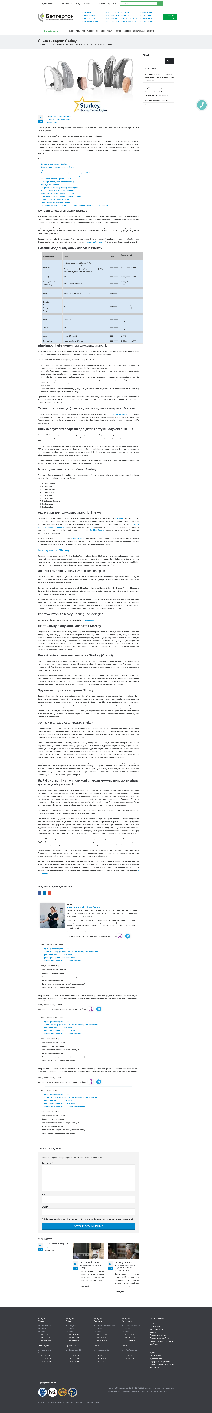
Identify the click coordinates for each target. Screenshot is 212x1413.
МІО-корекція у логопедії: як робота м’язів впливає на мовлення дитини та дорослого (159, 77)
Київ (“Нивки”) (87, 12)
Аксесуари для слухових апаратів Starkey (57, 182)
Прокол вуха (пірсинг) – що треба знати (59, 958)
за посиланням (88, 620)
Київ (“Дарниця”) (88, 18)
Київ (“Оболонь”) (88, 15)
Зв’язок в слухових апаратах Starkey (55, 202)
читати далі (49, 1250)
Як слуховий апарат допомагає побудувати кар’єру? (90, 1265)
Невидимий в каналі (94, 242)
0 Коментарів (52, 122)
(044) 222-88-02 (129, 1334)
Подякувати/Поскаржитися (160, 1362)
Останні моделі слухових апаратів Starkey (58, 167)
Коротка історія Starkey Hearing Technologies (59, 190)
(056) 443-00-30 (73, 1356)
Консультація (139, 31)
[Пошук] (160, 3)
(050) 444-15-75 (129, 1337)
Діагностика (74, 31)
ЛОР (83, 31)
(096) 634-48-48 (112, 12)
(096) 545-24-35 (101, 1340)
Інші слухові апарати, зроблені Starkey (56, 179)
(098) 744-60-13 (146, 15)
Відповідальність (156, 1359)
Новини (49, 119)
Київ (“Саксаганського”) (90, 21)
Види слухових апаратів (56, 1244)
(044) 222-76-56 (101, 1334)
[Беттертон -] (55, 17)
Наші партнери (155, 1356)
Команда (153, 1332)
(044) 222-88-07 (45, 1334)
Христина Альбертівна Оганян (60, 116)
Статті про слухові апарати (63, 119)
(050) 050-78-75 (73, 1337)
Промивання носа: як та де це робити (58, 955)
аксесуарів (118, 518)
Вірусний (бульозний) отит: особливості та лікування (64, 960)
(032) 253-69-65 (101, 1356)
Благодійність (155, 1347)
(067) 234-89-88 (45, 1362)
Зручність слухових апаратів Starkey (55, 199)
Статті (118, 31)
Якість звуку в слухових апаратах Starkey (57, 193)
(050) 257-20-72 (73, 1362)
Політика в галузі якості (158, 1335)
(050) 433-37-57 (101, 1362)
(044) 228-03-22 (73, 1334)
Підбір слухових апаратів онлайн (56, 949)
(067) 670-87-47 (146, 18)
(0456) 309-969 (44, 1356)
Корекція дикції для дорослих (156, 100)
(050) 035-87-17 (112, 18)
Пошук (146, 55)
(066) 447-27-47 (45, 1337)
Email (49, 893)
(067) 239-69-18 (112, 21)
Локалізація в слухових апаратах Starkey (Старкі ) (61, 196)
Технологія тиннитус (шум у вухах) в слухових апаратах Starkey (66, 173)
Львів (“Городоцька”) (128, 18)
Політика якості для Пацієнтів (161, 1338)
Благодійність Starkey (50, 185)
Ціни (103, 31)
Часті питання (155, 1326)
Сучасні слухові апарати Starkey (54, 164)
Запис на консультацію (170, 17)
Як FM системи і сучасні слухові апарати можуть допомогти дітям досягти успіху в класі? (76, 205)
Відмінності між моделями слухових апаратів (59, 170)
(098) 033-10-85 (146, 21)
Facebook (39, 893)
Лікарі (109, 31)
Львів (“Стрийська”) (128, 21)
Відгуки (127, 31)
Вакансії (153, 1350)
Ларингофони (93, 31)
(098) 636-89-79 (112, 15)
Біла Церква (125, 12)
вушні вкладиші (77, 538)
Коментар (47, 1163)
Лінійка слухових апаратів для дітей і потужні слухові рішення (65, 176)
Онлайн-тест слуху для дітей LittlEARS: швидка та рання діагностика (70, 952)
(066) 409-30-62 (146, 12)
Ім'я (44, 1195)
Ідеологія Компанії (157, 1329)
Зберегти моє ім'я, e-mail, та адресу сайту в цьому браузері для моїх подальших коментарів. (89, 1219)
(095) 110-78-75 (128, 1356)
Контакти (151, 31)
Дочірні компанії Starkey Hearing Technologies (59, 188)
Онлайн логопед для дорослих (157, 95)
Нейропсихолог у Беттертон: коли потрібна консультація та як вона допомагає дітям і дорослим (159, 88)
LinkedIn (44, 893)
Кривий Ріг (124, 15)
